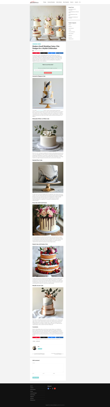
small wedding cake (40, 110)
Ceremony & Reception (51, 2)
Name (33, 373)
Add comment (37, 50)
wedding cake (38, 341)
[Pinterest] (55, 388)
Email (43, 373)
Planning (44, 2)
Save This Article (48, 72)
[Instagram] (50, 388)
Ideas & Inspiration (66, 2)
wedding (34, 341)
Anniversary (32, 398)
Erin (34, 50)
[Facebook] (48, 388)
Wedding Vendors (71, 38)
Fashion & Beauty (59, 2)
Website (54, 373)
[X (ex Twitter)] (53, 388)
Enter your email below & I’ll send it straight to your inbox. (47, 68)
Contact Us (76, 2)
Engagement (70, 35)
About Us (71, 2)
